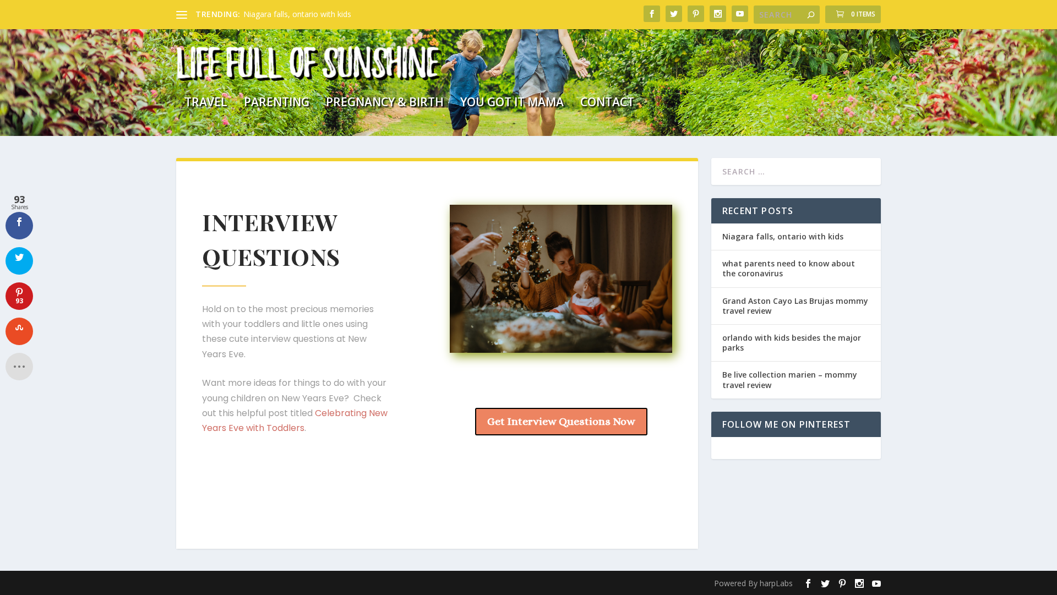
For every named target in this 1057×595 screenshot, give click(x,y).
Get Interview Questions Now (561, 421)
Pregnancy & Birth (385, 103)
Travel (205, 103)
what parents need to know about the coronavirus (788, 268)
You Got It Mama (512, 103)
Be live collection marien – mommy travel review (789, 379)
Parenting (276, 103)
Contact (607, 103)
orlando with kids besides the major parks (791, 342)
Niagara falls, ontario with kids (297, 14)
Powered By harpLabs (753, 583)
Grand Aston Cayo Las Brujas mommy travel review (795, 306)
